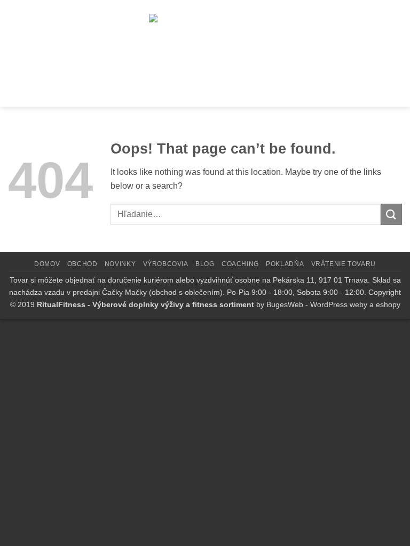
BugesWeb (284, 304)
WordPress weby (338, 304)
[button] (23, 52)
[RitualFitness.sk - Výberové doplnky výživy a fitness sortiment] (210, 53)
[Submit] (391, 214)
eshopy (388, 304)
